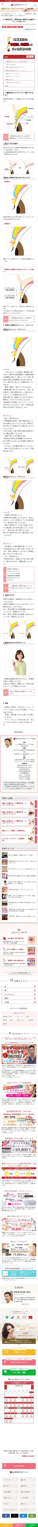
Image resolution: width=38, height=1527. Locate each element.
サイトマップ (24, 1510)
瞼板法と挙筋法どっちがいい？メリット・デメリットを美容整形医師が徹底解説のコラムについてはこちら (13, 574)
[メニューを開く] (35, 5)
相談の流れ (24, 1486)
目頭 (27, 1016)
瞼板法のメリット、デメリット (13, 76)
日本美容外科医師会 (24, 777)
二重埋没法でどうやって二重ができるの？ (17, 61)
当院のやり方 (9, 79)
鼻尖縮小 (31, 1020)
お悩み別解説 (7, 1492)
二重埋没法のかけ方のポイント (13, 82)
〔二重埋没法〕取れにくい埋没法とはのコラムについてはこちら (20, 319)
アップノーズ (19, 1016)
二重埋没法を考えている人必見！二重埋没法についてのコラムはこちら (20, 137)
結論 (6, 86)
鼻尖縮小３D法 (7, 1016)
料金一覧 (6, 1486)
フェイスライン (9, 994)
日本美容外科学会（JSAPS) (24, 765)
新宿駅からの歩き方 (28, 1456)
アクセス (6, 1504)
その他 (7, 1002)
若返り (7, 998)
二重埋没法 (11, 27)
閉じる (30, 56)
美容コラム (24, 1504)
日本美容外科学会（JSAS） (24, 767)
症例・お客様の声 (25, 1492)
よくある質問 (24, 1498)
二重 (20, 27)
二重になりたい (20, 1020)
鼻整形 (5, 1024)
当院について (7, 1498)
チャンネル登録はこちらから (11, 1077)
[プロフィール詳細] (24, 779)
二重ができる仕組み (11, 64)
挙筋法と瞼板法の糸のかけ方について (15, 67)
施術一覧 (23, 1480)
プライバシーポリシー (10, 1510)
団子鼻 (5, 1020)
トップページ (7, 1480)
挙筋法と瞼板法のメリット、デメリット (16, 70)
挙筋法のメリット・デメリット (13, 73)
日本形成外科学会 (24, 769)
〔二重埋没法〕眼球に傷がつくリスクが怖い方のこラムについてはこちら (20, 588)
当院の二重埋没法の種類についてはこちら (20, 692)
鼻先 (11, 1020)
